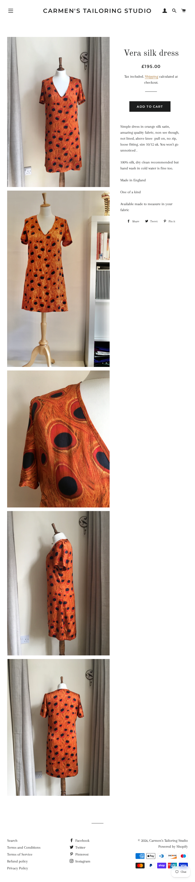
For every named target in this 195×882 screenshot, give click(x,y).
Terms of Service (19, 854)
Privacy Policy (17, 868)
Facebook (81, 840)
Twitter (79, 847)
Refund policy (17, 861)
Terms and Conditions (23, 847)
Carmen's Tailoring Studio (97, 10)
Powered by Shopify (173, 846)
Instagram (82, 861)
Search (12, 840)
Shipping (151, 76)
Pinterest (81, 854)
